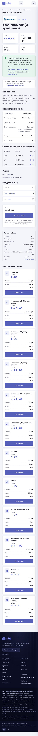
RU (8, 729)
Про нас (23, 662)
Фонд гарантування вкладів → (19, 69)
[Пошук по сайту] (21, 3)
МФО (4, 673)
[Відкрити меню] (34, 3)
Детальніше (19, 293)
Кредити (5, 666)
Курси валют (6, 676)
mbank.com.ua (29, 259)
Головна (5, 10)
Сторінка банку (19, 215)
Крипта (4, 679)
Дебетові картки (9, 193)
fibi (7, 3)
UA (4, 729)
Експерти (24, 666)
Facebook (5, 654)
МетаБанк (19, 10)
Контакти (24, 669)
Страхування (6, 683)
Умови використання (27, 677)
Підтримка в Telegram (11, 650)
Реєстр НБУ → (12, 74)
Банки (12, 10)
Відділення (7, 199)
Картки (4, 669)
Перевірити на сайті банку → (16, 86)
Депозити (27, 10)
